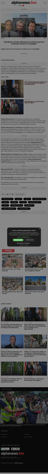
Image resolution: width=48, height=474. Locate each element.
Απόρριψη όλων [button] (29, 239)
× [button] (39, 228)
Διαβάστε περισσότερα (34, 234)
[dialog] (24, 237)
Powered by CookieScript (24, 245)
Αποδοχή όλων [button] (18, 239)
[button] (24, 237)
